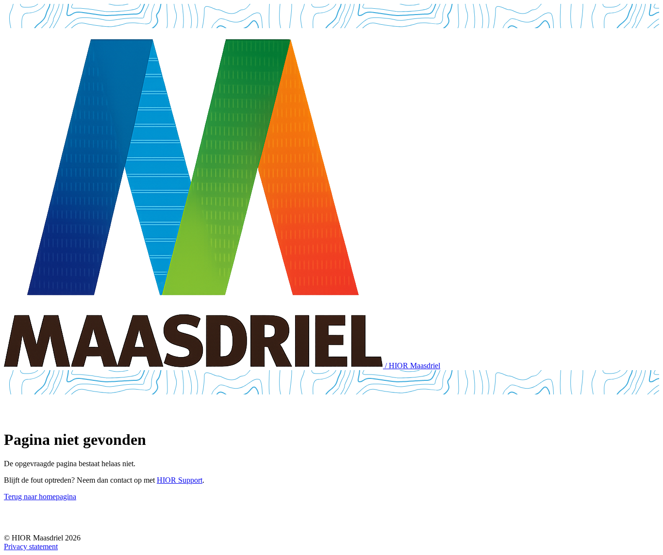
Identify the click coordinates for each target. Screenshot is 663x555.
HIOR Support (179, 480)
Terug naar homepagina (40, 496)
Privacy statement (31, 546)
